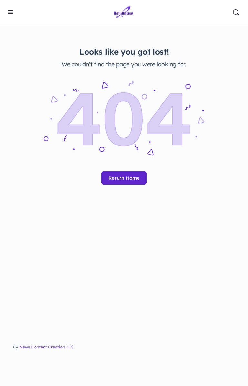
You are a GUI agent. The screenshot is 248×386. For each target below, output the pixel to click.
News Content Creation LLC (46, 346)
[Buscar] (236, 12)
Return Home (124, 178)
